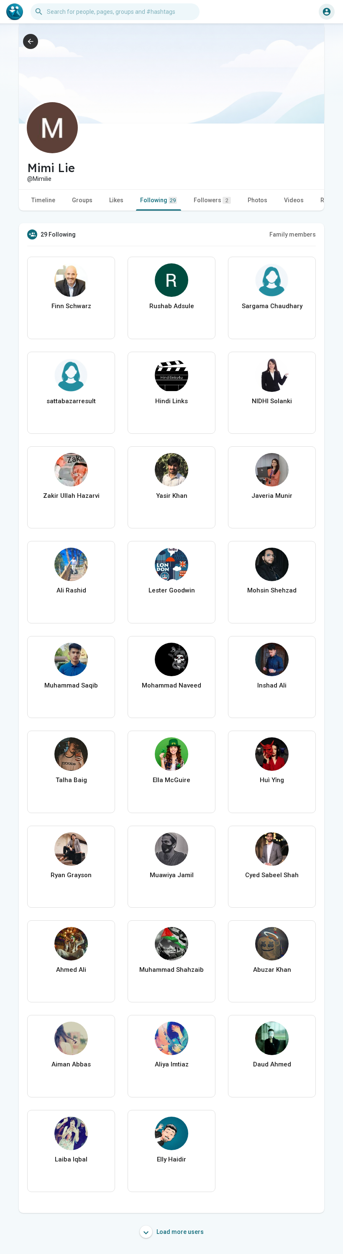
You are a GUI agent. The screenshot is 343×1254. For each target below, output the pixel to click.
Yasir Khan (171, 496)
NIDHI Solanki (272, 401)
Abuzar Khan (272, 969)
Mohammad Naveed (171, 685)
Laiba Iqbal (71, 1159)
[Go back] (30, 41)
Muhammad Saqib (71, 685)
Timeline (43, 200)
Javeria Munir (271, 496)
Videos (294, 200)
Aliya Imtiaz (172, 1064)
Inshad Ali (272, 685)
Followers (211, 200)
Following (158, 200)
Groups (82, 200)
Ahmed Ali (71, 969)
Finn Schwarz (71, 306)
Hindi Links (171, 401)
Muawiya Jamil (172, 875)
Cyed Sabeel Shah (272, 875)
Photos (257, 200)
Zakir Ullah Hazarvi (71, 496)
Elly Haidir (171, 1159)
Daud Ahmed (272, 1064)
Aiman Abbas (71, 1064)
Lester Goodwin (171, 590)
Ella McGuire (171, 780)
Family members (292, 234)
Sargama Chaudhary (272, 306)
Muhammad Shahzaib (171, 969)
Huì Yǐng (272, 780)
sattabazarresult (71, 401)
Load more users (179, 1231)
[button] (327, 12)
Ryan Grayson (71, 875)
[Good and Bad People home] (14, 11)
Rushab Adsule (171, 306)
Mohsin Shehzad (272, 590)
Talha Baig (71, 780)
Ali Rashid (71, 590)
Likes (116, 200)
